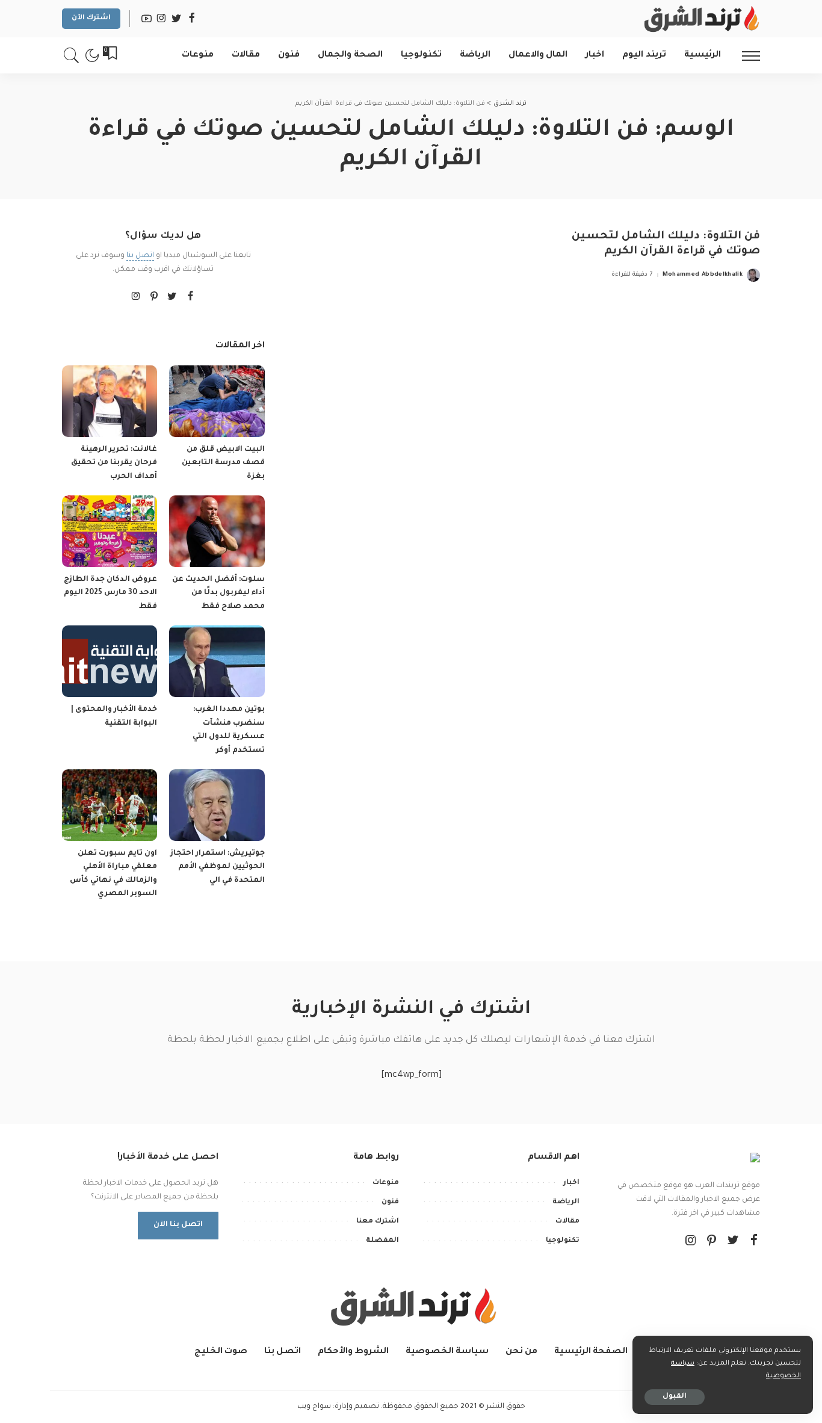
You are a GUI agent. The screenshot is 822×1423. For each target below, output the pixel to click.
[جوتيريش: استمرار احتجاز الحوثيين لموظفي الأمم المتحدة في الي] (216, 805)
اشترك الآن (91, 18)
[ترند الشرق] (700, 18)
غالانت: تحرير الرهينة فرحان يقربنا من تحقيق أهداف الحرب (114, 463)
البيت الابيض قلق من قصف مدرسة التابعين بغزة (223, 463)
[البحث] (71, 55)
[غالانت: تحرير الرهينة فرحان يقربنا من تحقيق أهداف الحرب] (109, 401)
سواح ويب (314, 1407)
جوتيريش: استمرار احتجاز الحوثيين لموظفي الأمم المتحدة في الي (217, 867)
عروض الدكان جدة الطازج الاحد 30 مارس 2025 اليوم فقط (110, 593)
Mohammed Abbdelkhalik (703, 274)
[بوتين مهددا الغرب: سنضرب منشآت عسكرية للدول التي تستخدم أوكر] (216, 661)
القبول (675, 1397)
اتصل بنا (140, 256)
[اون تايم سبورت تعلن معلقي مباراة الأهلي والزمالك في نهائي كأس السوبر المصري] (109, 805)
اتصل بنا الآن (178, 1225)
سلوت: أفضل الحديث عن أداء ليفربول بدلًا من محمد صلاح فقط (218, 593)
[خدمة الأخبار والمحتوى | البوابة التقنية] (109, 661)
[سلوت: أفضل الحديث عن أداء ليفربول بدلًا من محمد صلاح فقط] (216, 531)
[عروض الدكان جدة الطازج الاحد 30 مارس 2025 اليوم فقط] (109, 531)
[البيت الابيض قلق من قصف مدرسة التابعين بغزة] (216, 401)
